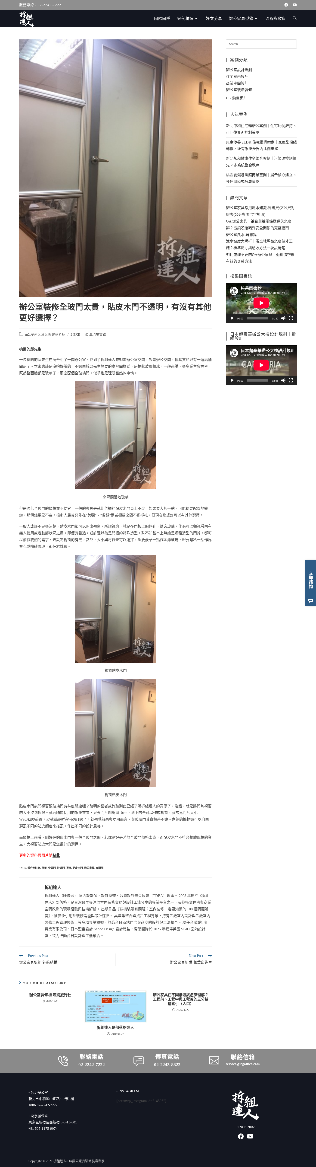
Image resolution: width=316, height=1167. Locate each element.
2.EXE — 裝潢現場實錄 (88, 334)
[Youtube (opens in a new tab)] (293, 5)
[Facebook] (241, 1136)
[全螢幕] (290, 318)
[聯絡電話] (63, 1061)
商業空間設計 (237, 83)
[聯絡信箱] (214, 1060)
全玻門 (52, 868)
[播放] (232, 318)
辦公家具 (89, 868)
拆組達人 (53, 887)
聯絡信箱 (243, 1057)
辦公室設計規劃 (239, 70)
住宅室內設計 (237, 77)
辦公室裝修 (34, 868)
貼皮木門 (78, 868)
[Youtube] (250, 1136)
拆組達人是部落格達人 (115, 1028)
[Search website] (294, 18)
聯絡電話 (92, 1057)
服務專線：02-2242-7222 (40, 5)
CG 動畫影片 (236, 98)
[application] (261, 303)
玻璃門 (61, 868)
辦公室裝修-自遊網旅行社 (50, 995)
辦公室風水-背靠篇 (241, 235)
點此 (56, 855)
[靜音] (283, 318)
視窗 (68, 868)
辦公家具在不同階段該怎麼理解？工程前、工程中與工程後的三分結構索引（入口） (180, 999)
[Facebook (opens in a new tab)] (286, 5)
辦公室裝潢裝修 (239, 90)
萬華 (44, 868)
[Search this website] (261, 44)
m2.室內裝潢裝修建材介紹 (45, 334)
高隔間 (99, 868)
